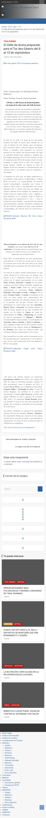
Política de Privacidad (10, 736)
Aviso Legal (6, 733)
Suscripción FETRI (12, 785)
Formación (6, 775)
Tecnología (9, 765)
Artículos (8, 666)
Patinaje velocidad (12, 760)
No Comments (16, 57)
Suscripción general (12, 783)
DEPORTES (6, 790)
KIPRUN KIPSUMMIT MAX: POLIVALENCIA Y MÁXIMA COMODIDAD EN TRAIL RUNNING (23, 591)
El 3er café (9, 770)
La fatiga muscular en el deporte (27, 447)
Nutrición (19, 666)
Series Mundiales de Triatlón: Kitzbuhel (21, 439)
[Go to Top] (42, 807)
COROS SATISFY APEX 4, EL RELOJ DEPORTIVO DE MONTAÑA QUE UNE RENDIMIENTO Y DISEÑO (21, 633)
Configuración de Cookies (12, 740)
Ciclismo (8, 750)
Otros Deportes (11, 773)
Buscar (40, 489)
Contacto (6, 815)
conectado (25, 462)
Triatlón (7, 745)
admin (7, 57)
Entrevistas (9, 768)
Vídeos (6, 705)
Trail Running (10, 41)
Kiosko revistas (8, 807)
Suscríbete (6, 780)
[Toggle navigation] (5, 21)
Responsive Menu (41, 2)
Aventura (8, 624)
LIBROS (5, 810)
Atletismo (8, 748)
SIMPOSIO (6, 812)
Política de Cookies (9, 738)
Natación (8, 755)
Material (21, 582)
